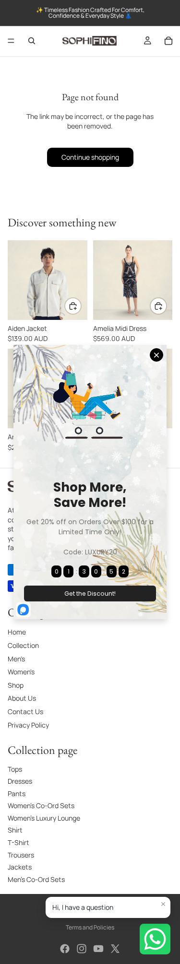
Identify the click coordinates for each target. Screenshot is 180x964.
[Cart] (168, 40)
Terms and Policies (90, 927)
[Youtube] (98, 948)
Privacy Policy (28, 724)
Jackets (20, 866)
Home (17, 631)
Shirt (15, 830)
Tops (15, 768)
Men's (16, 658)
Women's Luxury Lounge (44, 818)
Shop (16, 685)
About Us (22, 698)
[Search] (31, 40)
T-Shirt (18, 842)
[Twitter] (115, 948)
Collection (23, 645)
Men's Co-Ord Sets (36, 879)
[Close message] (163, 904)
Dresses (20, 781)
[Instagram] (81, 948)
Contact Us (25, 711)
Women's (21, 671)
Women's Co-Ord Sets (41, 805)
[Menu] (11, 41)
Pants (16, 793)
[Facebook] (65, 948)
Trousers (21, 854)
